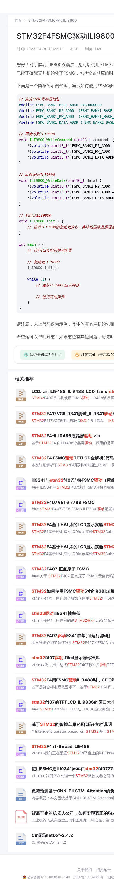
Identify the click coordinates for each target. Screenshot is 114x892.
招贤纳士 (103, 870)
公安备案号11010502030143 (48, 877)
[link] (18, 20)
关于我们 (84, 870)
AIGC (74, 49)
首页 (18, 20)
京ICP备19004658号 (88, 877)
